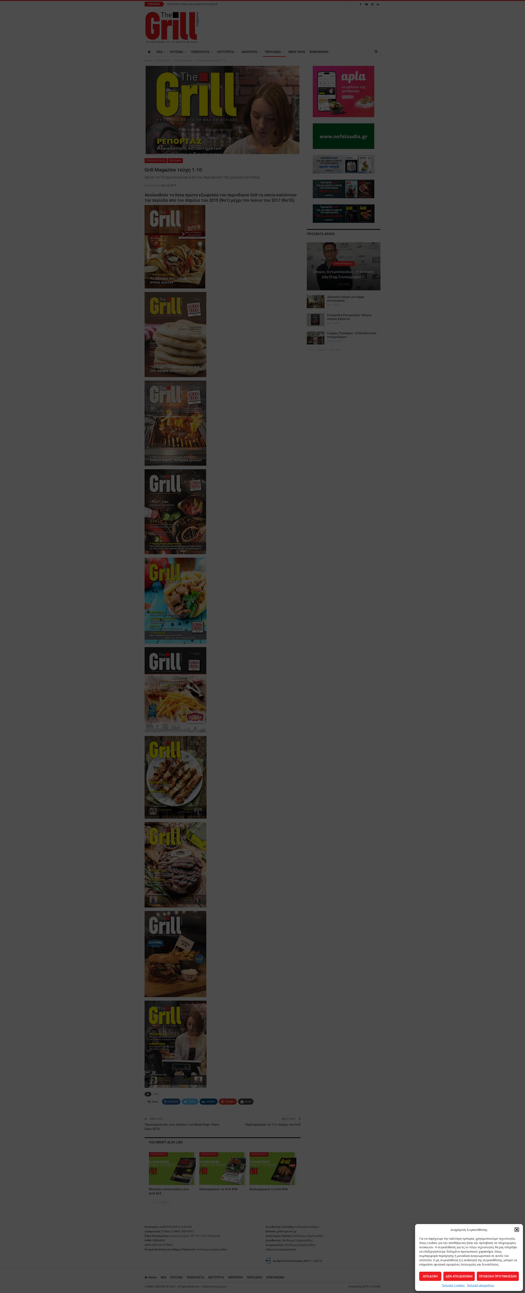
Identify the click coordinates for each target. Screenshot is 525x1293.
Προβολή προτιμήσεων (498, 1276)
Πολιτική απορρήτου (480, 1285)
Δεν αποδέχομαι (459, 1276)
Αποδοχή (430, 1276)
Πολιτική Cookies (453, 1285)
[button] (517, 1230)
